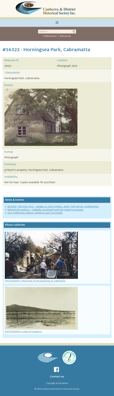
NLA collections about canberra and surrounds (35, 213)
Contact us (57, 376)
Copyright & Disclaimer (57, 383)
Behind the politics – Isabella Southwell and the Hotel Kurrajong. (46, 210)
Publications (50, 36)
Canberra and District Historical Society (60, 389)
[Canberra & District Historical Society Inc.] (46, 8)
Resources (65, 36)
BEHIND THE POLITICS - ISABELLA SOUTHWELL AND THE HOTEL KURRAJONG (53, 207)
